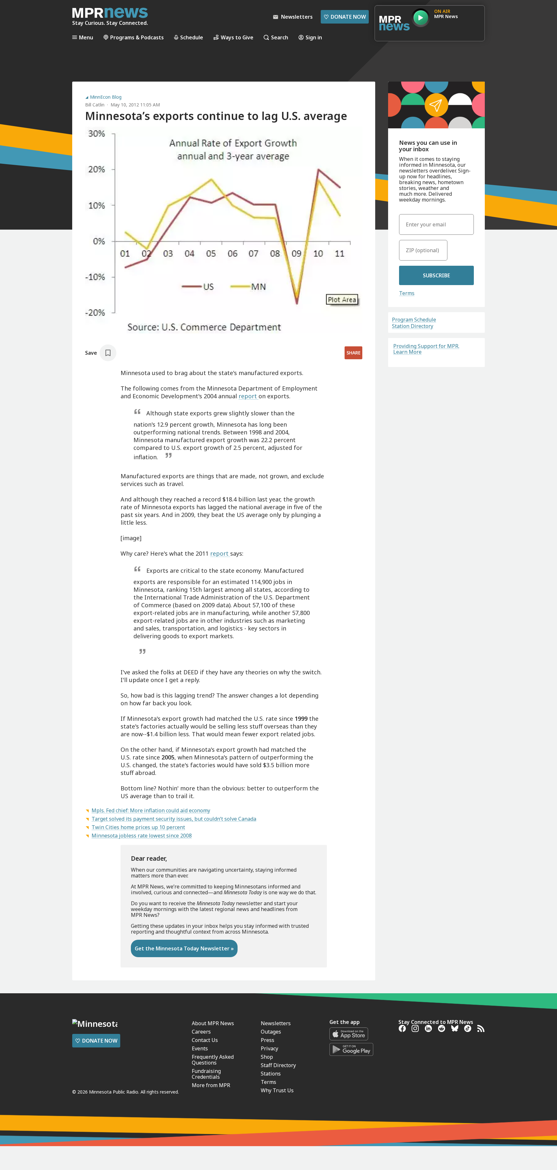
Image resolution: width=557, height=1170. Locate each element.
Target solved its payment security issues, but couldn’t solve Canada (174, 818)
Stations (271, 1073)
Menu (86, 37)
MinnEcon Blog (106, 97)
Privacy (269, 1048)
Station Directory (412, 326)
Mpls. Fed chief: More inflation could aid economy (151, 810)
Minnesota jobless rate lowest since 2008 (142, 835)
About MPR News (213, 1023)
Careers (201, 1031)
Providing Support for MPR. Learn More (426, 348)
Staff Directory (278, 1065)
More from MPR (211, 1085)
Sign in (314, 37)
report (249, 396)
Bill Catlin (94, 105)
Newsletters (276, 1023)
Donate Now (345, 17)
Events (200, 1048)
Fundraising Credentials (206, 1073)
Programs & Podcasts (137, 37)
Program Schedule (414, 319)
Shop (267, 1056)
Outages (271, 1031)
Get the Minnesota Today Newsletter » (184, 948)
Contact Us (205, 1040)
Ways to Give (237, 37)
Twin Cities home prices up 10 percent (138, 827)
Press (267, 1040)
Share (353, 353)
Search (279, 37)
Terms (407, 293)
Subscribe (436, 275)
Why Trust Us (277, 1090)
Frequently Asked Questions (213, 1059)
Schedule (191, 37)
